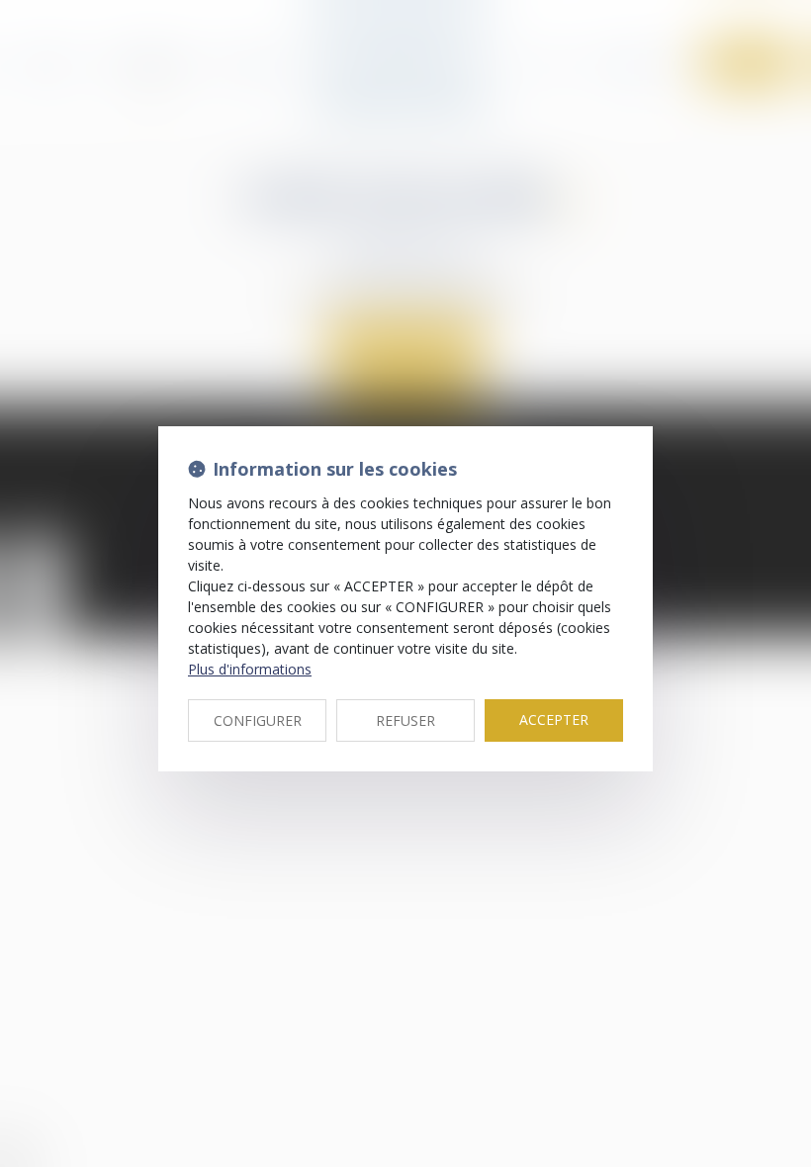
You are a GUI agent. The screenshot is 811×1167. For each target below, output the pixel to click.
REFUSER (405, 720)
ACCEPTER (553, 719)
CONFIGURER (258, 720)
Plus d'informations (250, 669)
